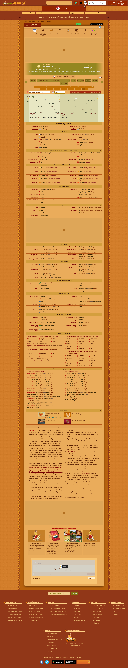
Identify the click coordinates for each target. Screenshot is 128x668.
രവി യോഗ (96, 623)
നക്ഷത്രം (73, 134)
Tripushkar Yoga (37, 470)
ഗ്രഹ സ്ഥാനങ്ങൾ (34, 611)
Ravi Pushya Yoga (47, 470)
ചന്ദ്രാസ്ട (73, 129)
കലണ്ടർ (39, 13)
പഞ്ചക (76, 605)
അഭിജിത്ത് (35, 249)
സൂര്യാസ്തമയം (72, 126)
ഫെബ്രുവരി (40, 80)
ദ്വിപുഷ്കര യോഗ (97, 611)
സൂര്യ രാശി (34, 194)
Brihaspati (81, 471)
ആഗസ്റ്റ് (73, 80)
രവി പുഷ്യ (96, 617)
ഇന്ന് (85, 92)
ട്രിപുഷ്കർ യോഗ (97, 614)
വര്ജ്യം (36, 273)
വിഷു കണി (116, 614)
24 (62, 89)
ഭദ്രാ (81, 71)
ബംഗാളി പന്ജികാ (52, 648)
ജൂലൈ (68, 80)
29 (79, 89)
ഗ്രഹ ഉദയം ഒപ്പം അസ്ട (36, 614)
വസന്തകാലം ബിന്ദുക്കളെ (14, 611)
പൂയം (80, 137)
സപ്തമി (42, 134)
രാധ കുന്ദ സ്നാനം (62, 71)
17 (92, 86)
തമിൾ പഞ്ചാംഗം (52, 645)
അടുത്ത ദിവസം (75, 92)
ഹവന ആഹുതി (34, 296)
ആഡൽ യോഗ (64, 73)
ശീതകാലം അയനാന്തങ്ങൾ (15, 620)
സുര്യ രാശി (50, 642)
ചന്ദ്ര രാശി (35, 189)
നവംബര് (94, 80)
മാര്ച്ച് (47, 80)
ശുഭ (42, 142)
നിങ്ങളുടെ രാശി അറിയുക (54, 639)
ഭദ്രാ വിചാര (77, 611)
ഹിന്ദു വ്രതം (55, 13)
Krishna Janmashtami (91, 486)
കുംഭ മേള (49, 651)
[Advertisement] (64, 50)
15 (85, 86)
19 (44, 89)
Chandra (69, 471)
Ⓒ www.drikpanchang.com (75, 645)
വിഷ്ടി (80, 139)
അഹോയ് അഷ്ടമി (51, 71)
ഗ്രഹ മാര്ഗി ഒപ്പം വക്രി (36, 617)
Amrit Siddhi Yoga (51, 472)
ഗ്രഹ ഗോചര (33, 620)
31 (86, 89)
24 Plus (72, 76)
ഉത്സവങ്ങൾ (65, 13)
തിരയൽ (74, 593)
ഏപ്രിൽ (53, 80)
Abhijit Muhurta (71, 451)
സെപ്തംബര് (80, 80)
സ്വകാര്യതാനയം (75, 646)
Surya (74, 471)
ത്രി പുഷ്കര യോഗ (89, 71)
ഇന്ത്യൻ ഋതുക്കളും (52, 633)
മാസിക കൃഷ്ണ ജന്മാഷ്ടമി (73, 71)
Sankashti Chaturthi (76, 486)
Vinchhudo (51, 467)
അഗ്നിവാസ (35, 298)
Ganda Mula (43, 467)
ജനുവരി (33, 80)
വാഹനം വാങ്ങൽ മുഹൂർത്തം (58, 611)
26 (69, 89)
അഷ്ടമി (43, 137)
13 (78, 86)
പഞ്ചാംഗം (31, 13)
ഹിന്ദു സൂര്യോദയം (52, 636)
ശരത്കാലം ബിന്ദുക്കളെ (14, 617)
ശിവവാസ (35, 309)
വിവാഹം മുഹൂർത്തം (55, 605)
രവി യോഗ (97, 71)
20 (48, 89)
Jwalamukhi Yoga (34, 474)
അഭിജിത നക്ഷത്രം (79, 620)
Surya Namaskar (84, 473)
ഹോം (24, 13)
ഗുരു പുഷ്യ (96, 620)
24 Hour (66, 76)
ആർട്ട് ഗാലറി (94, 13)
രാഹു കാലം (35, 264)
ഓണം (114, 611)
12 (74, 86)
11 (71, 86)
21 (51, 89)
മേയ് (58, 80)
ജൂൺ (62, 80)
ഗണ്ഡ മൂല (77, 608)
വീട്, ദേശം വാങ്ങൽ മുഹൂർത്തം (58, 614)
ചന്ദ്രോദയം (35, 129)
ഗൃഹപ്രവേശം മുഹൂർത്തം (57, 608)
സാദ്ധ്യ (43, 139)
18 (41, 89)
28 (76, 89)
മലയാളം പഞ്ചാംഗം (119, 605)
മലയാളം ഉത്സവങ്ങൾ (119, 608)
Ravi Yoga (59, 472)
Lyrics (87, 13)
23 (58, 89)
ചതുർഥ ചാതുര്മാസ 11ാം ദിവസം (37, 71)
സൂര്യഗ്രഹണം (12, 605)
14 (81, 86)
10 (67, 86)
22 (55, 89)
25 (65, 89)
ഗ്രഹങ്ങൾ (80, 13)
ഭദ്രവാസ (35, 304)
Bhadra (31, 467)
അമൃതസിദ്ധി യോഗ (98, 608)
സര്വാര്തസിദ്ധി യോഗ (99, 605)
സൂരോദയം (35, 126)
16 (88, 86)
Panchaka (36, 467)
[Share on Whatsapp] (78, 24)
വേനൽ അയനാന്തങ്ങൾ (14, 614)
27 (72, 89)
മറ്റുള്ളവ (72, 13)
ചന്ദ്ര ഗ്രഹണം (12, 608)
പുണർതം (81, 134)
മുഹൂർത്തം (46, 13)
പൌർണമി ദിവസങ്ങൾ (36, 605)
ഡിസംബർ (64, 83)
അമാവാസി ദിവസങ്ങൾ (36, 608)
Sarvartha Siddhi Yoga (38, 472)
